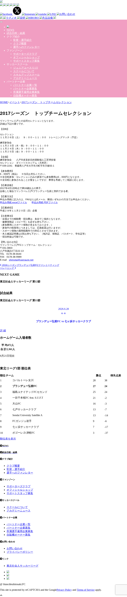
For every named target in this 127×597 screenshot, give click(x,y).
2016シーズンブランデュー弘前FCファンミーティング (30, 265)
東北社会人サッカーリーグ (22, 565)
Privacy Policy (64, 589)
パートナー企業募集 (25, 88)
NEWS (10, 30)
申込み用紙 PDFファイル (45, 202)
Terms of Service (86, 589)
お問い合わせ (14, 548)
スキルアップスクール (26, 74)
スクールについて (23, 71)
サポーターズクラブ (25, 53)
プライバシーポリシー (20, 551)
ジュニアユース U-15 (25, 67)
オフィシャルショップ (26, 57)
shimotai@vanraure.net (21, 259)
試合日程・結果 (16, 33)
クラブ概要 (19, 43)
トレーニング (7, 268)
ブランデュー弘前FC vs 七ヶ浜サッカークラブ (63, 321)
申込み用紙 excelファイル (13, 202)
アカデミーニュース (25, 78)
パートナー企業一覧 (25, 85)
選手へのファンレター (26, 47)
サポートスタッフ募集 (26, 60)
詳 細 (3, 330)
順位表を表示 (8, 438)
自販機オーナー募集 (25, 95)
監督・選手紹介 (22, 40)
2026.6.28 (63, 308)
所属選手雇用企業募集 (26, 92)
